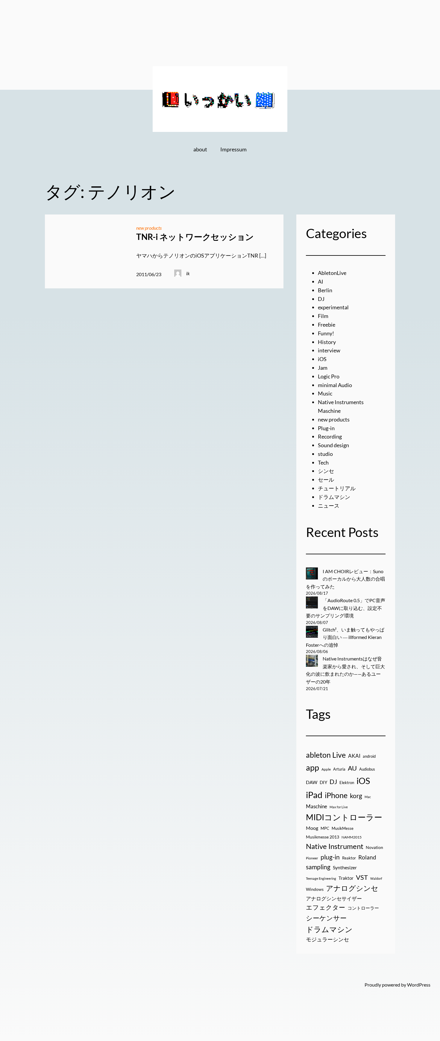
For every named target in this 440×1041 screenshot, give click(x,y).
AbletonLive (332, 273)
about (200, 149)
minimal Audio (335, 385)
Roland (367, 857)
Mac (368, 797)
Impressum (233, 149)
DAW (311, 782)
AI (320, 281)
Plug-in (326, 428)
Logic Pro (328, 376)
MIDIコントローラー (344, 817)
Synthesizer (345, 867)
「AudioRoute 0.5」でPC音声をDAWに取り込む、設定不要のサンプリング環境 (345, 607)
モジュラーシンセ (327, 939)
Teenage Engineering (321, 878)
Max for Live (339, 807)
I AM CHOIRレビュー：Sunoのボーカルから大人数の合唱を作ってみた (345, 578)
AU (352, 768)
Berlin (325, 290)
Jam (322, 367)
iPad (314, 794)
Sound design (333, 445)
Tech (323, 462)
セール (326, 479)
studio (325, 454)
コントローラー (363, 908)
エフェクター (325, 907)
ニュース (328, 505)
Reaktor (349, 858)
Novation (374, 847)
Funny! (326, 333)
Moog (312, 828)
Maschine (316, 806)
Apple (326, 769)
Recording (330, 436)
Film (323, 316)
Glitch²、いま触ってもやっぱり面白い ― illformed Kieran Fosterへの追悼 (345, 637)
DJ (321, 299)
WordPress (418, 984)
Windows (315, 889)
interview (329, 350)
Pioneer (312, 858)
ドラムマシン (334, 497)
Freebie (326, 324)
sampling (318, 866)
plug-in (330, 857)
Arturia (339, 769)
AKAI (354, 756)
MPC (325, 828)
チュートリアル (337, 488)
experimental (333, 307)
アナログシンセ (352, 888)
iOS (322, 359)
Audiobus (367, 769)
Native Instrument (334, 846)
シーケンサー (326, 918)
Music (325, 393)
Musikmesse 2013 (322, 837)
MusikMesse (342, 828)
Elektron (346, 782)
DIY (323, 782)
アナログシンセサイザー (334, 899)
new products (149, 228)
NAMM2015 (352, 837)
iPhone (336, 795)
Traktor (346, 878)
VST (362, 877)
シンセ (326, 471)
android (369, 756)
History (327, 342)
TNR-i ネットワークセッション (195, 237)
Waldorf (376, 878)
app (312, 767)
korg (356, 796)
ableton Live (326, 754)
